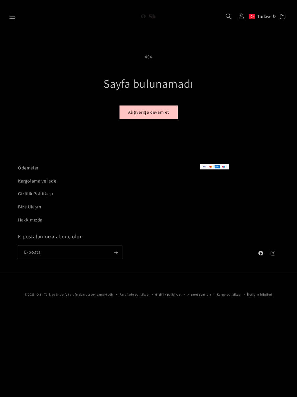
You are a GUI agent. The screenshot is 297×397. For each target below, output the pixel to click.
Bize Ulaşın (29, 207)
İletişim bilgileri (259, 294)
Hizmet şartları (199, 294)
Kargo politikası (229, 294)
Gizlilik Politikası (35, 194)
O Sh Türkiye (46, 294)
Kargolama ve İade (37, 181)
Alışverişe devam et (148, 112)
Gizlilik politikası (168, 294)
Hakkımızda (30, 220)
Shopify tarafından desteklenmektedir (85, 294)
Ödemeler (28, 168)
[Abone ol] (115, 252)
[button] (12, 16)
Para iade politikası (134, 294)
